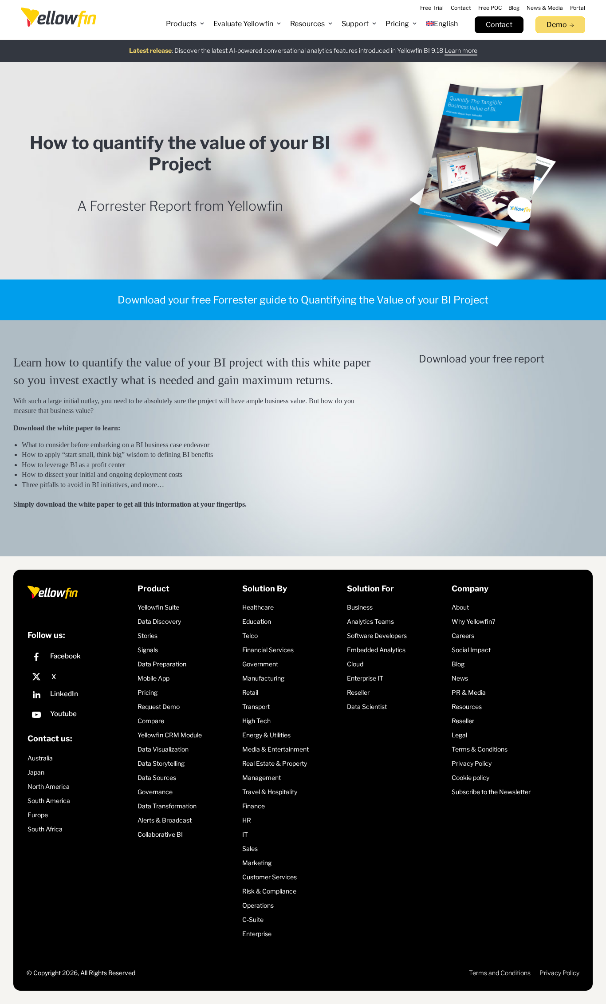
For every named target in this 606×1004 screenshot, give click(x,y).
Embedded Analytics (376, 650)
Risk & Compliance (269, 891)
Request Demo (159, 706)
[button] (185, 24)
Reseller (358, 692)
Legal (459, 735)
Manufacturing (263, 678)
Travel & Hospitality (269, 791)
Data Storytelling (161, 763)
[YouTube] (80, 716)
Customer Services (269, 877)
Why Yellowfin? (473, 621)
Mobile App (153, 678)
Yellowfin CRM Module (170, 735)
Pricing (147, 692)
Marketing (257, 862)
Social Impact (471, 650)
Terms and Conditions (500, 972)
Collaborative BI (160, 834)
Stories (147, 635)
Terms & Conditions (480, 749)
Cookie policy (470, 777)
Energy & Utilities (266, 735)
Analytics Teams (370, 621)
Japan (36, 772)
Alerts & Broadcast (165, 820)
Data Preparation (162, 664)
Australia (40, 758)
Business (360, 607)
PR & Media (469, 692)
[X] (80, 677)
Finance (253, 806)
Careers (463, 635)
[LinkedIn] (80, 696)
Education (256, 621)
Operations (258, 905)
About (460, 607)
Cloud (355, 664)
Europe (38, 815)
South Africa (45, 829)
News (460, 678)
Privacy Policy (472, 763)
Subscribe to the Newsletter (491, 791)
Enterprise (257, 933)
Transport (256, 706)
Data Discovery (159, 621)
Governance (155, 791)
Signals (148, 650)
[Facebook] (80, 658)
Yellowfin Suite (158, 607)
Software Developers (377, 635)
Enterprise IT (365, 678)
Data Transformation (167, 806)
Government (260, 664)
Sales (250, 848)
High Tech (256, 720)
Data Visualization (163, 749)
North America (49, 786)
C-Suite (253, 919)
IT (245, 834)
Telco (250, 635)
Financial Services (268, 650)
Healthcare (258, 607)
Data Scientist (367, 706)
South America (49, 800)
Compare (151, 720)
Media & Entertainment (275, 749)
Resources (467, 706)
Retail (250, 692)
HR (246, 820)
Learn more (461, 50)
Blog (458, 664)
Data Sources (157, 777)
